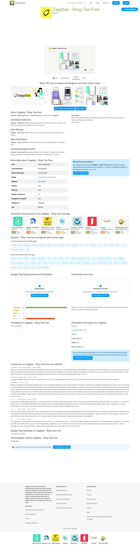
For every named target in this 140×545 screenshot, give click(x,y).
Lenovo (27, 518)
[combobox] (75, 2)
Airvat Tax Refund (17, 227)
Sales (38, 267)
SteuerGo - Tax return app (77, 227)
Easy (55, 258)
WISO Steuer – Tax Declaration (47, 227)
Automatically (102, 263)
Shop (118, 245)
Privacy (89, 494)
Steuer (13, 263)
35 (39, 194)
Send (20, 267)
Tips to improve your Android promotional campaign (99, 518)
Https (32, 267)
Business (101, 258)
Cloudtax (108, 258)
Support (74, 245)
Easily (51, 263)
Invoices (33, 263)
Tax (87, 245)
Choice (68, 245)
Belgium (27, 245)
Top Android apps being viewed (34, 510)
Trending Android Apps (63, 499)
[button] (100, 338)
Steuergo (81, 258)
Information (41, 258)
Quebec (13, 267)
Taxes (19, 258)
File (94, 258)
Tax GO (103, 227)
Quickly (78, 263)
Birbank (88, 227)
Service (21, 249)
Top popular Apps (61, 503)
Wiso (39, 263)
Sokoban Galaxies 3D (31, 523)
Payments (27, 258)
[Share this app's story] (85, 70)
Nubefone (45, 267)
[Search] (84, 2)
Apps (90, 3)
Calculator (124, 263)
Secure (26, 267)
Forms (106, 245)
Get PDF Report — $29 (81, 173)
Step (112, 245)
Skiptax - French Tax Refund (32, 227)
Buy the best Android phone (64, 508)
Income (58, 263)
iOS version (81, 108)
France (20, 245)
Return (13, 258)
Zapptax (13, 245)
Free (99, 245)
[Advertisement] (68, 32)
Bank (94, 263)
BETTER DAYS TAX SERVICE (122, 227)
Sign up (116, 3)
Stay (81, 245)
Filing (88, 258)
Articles (89, 508)
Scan (115, 258)
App (27, 249)
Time (49, 258)
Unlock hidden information (39, 295)
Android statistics (61, 490)
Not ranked (41, 181)
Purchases (42, 245)
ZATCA (58, 227)
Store (55, 245)
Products (71, 263)
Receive (64, 263)
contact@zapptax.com (79, 330)
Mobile (34, 258)
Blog (88, 512)
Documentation (91, 499)
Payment (74, 258)
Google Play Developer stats (64, 494)
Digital (49, 245)
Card (26, 263)
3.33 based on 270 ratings (47, 177)
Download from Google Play (65, 108)
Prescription (86, 263)
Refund (93, 245)
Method (62, 245)
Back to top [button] (135, 528)
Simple (121, 258)
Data (67, 258)
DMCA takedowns (92, 503)
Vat (124, 245)
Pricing (98, 3)
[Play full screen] (91, 70)
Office (45, 263)
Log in (126, 3)
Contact (89, 490)
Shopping (14, 249)
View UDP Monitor (30, 514)
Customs (34, 245)
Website (74, 334)
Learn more (92, 169)
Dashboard (106, 3)
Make (61, 258)
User (110, 263)
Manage (20, 263)
